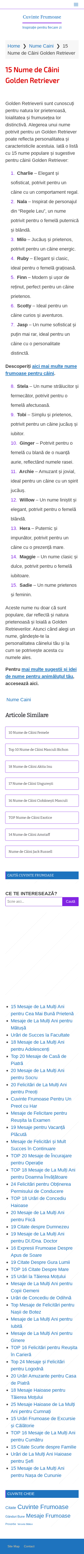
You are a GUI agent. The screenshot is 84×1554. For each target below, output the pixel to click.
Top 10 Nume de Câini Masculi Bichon (38, 750)
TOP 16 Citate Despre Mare (40, 1269)
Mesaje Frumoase (48, 1516)
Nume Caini (41, 46)
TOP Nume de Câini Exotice (30, 818)
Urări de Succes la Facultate (40, 1035)
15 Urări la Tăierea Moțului (38, 1276)
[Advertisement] (42, 955)
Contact (29, 1546)
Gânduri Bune (15, 1516)
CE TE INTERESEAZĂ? (31, 893)
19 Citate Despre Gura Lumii (40, 1262)
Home (14, 46)
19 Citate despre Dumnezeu (40, 1226)
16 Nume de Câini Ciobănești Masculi (38, 801)
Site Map (14, 1546)
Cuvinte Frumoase (42, 17)
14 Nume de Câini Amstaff (29, 835)
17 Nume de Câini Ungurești (31, 784)
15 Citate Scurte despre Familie (43, 1447)
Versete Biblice (25, 1524)
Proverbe (10, 1524)
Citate (10, 1507)
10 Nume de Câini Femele (29, 733)
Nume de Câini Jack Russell (30, 852)
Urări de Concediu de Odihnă (41, 1297)
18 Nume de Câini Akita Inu (30, 767)
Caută (70, 901)
